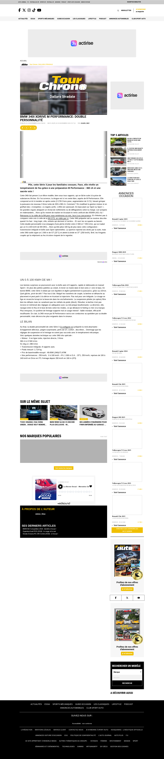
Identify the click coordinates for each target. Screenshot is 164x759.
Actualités (23, 19)
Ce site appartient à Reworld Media (40, 741)
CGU (66, 735)
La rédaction (26, 730)
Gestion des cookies (119, 746)
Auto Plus (118, 735)
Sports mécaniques (46, 19)
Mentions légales (43, 730)
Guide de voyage (85, 2)
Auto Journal (22, 2)
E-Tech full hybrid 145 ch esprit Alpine (126, 221)
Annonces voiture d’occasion (48, 735)
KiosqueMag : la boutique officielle (127, 730)
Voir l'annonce (119, 228)
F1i (28, 2)
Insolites (24, 419)
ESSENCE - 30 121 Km (118, 522)
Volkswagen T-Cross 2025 (121, 450)
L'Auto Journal (105, 735)
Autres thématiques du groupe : (73, 741)
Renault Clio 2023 (118, 384)
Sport (135, 741)
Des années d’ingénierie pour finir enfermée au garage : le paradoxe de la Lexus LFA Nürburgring (93, 423)
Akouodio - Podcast (60, 2)
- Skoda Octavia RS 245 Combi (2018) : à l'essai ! (40, 534)
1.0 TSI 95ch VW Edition (120, 452)
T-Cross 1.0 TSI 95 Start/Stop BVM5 (124, 320)
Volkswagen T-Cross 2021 (121, 483)
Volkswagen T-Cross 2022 (121, 318)
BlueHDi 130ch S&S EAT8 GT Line (123, 254)
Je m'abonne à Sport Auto (97, 730)
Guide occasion (63, 19)
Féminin (103, 741)
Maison (127, 741)
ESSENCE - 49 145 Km (118, 390)
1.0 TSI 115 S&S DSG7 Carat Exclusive (125, 287)
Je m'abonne (141, 10)
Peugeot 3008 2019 (119, 252)
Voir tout (103, 436)
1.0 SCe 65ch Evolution (120, 386)
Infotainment (115, 741)
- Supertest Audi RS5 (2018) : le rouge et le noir (39, 531)
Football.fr (50, 2)
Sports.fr (43, 2)
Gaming (80, 746)
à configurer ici (67, 327)
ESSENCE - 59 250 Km (118, 489)
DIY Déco (104, 746)
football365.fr (34, 2)
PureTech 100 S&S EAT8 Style (122, 419)
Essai (33, 19)
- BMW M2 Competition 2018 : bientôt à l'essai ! (39, 529)
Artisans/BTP (91, 746)
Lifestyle (92, 19)
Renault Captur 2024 (120, 351)
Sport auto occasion (73, 2)
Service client (59, 730)
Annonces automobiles (119, 19)
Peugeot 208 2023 (118, 417)
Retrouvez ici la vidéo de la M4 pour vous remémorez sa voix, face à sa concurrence (55, 215)
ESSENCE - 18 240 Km (118, 357)
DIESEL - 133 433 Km (118, 258)
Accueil (23, 61)
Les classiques (79, 19)
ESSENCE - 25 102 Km (118, 324)
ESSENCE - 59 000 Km (118, 291)
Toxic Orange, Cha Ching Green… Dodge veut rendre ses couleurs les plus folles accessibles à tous (32, 423)
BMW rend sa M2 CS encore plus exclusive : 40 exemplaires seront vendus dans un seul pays (63, 423)
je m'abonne (127, 589)
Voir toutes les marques (63, 468)
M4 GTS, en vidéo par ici (58, 218)
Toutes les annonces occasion (127, 530)
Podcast (102, 19)
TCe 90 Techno (117, 353)
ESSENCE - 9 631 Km (118, 423)
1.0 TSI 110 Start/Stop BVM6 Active (124, 485)
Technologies (68, 746)
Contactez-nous (76, 730)
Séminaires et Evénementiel (47, 746)
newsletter (126, 10)
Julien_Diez (85, 123)
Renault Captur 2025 (120, 219)
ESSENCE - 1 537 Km (118, 225)
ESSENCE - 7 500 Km (118, 456)
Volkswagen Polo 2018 (120, 285)
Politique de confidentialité (83, 735)
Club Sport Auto (139, 19)
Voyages (94, 741)
